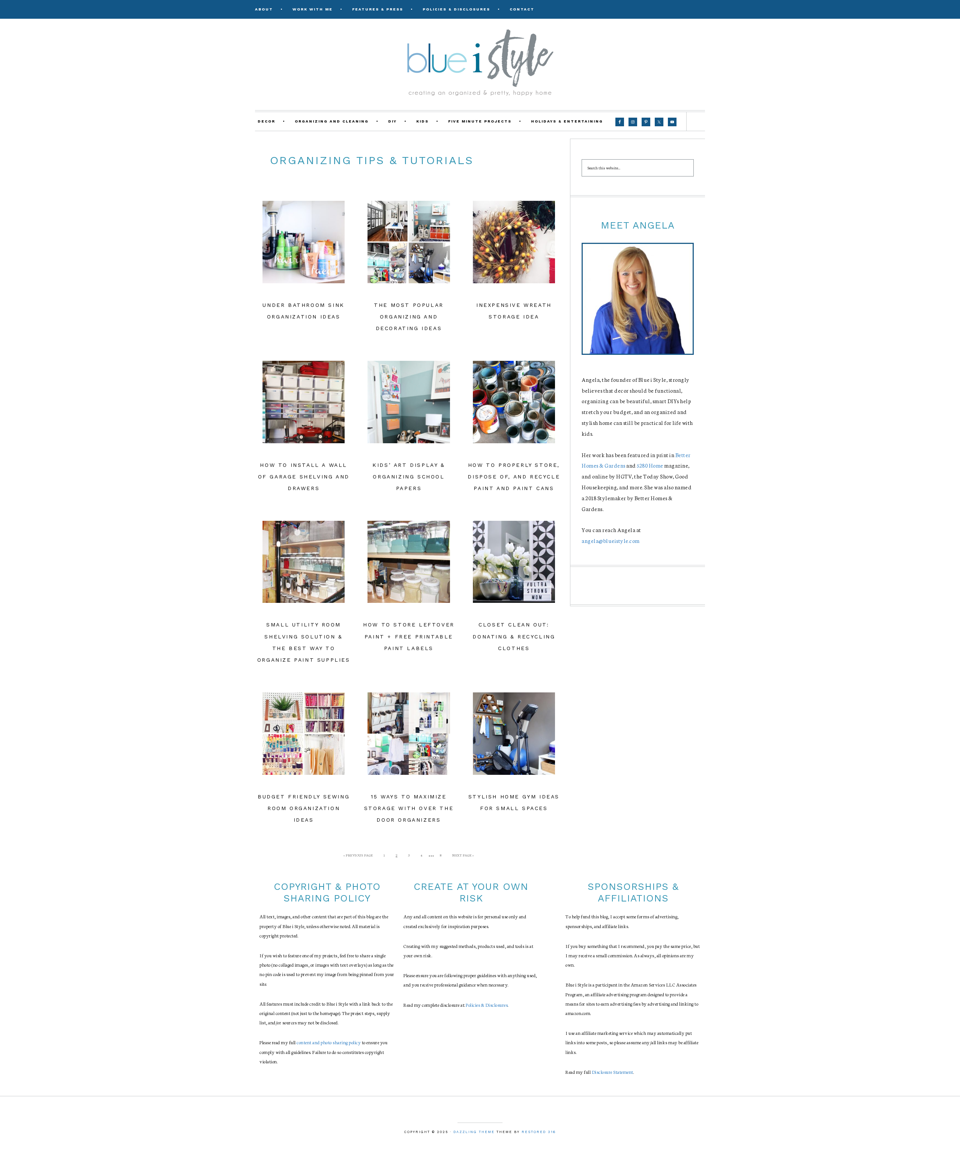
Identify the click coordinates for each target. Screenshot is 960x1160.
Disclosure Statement (612, 1072)
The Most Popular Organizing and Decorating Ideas (409, 316)
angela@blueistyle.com (611, 540)
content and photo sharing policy (329, 1042)
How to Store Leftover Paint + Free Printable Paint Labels (408, 636)
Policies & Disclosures (487, 1005)
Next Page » (463, 855)
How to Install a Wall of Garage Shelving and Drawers (304, 476)
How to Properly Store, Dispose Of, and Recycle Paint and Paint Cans (514, 476)
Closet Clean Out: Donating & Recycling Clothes (513, 636)
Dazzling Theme (474, 1132)
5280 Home (650, 465)
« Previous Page (358, 855)
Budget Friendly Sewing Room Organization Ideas (304, 808)
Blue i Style (480, 61)
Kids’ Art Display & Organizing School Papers (408, 476)
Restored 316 (539, 1132)
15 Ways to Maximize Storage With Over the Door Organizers (409, 808)
